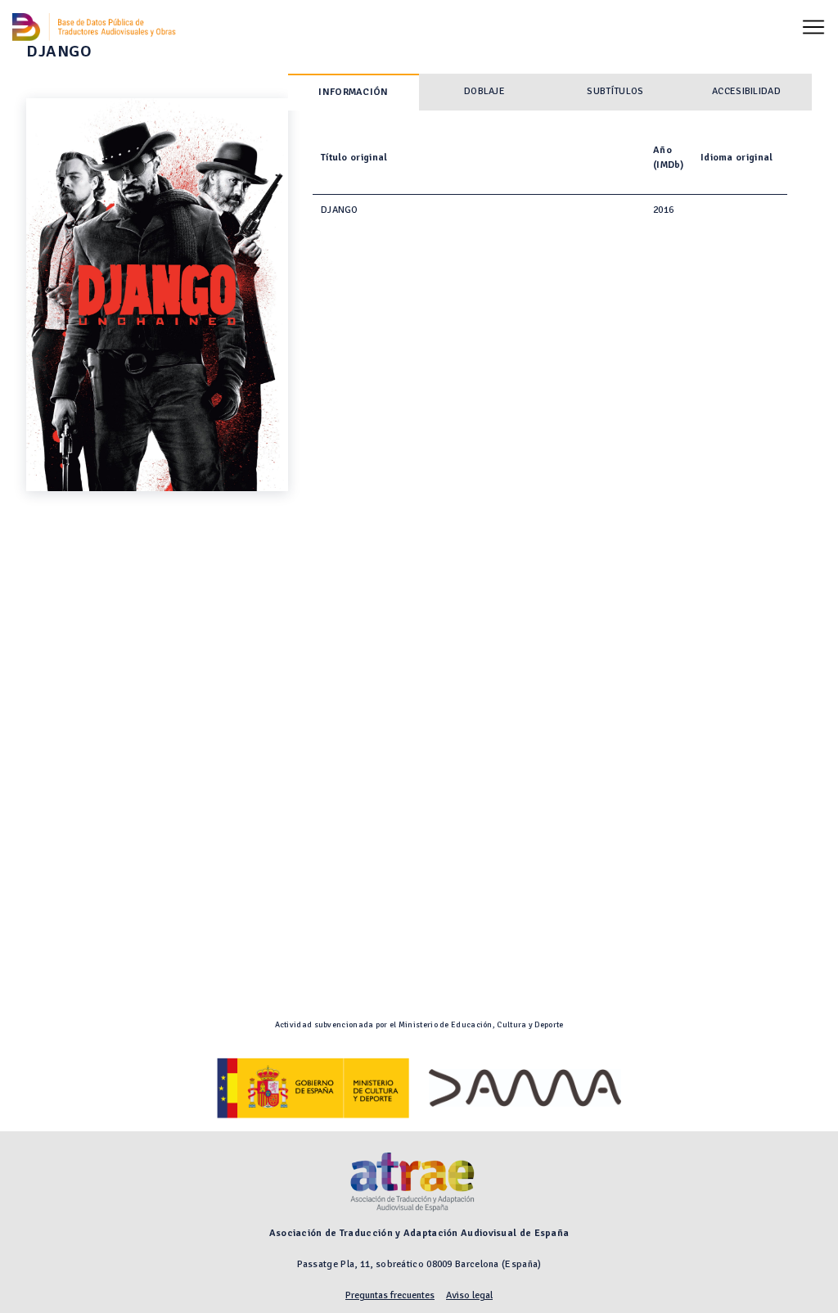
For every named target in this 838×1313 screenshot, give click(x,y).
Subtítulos (615, 91)
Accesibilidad (746, 91)
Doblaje (484, 91)
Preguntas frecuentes (390, 1295)
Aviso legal (469, 1295)
